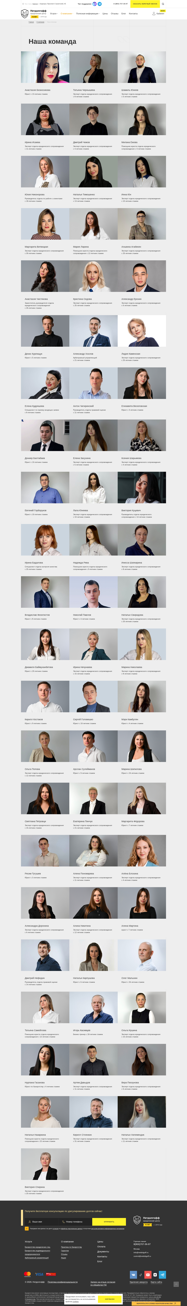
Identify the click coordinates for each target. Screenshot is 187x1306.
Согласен (109, 1299)
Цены (105, 14)
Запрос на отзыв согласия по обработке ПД (102, 1283)
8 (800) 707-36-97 (121, 4)
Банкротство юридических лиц (37, 1247)
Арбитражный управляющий (37, 1258)
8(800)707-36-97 (142, 1244)
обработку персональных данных (71, 1228)
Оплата (101, 1246)
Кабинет (160, 13)
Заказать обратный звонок (145, 4)
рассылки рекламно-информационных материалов (107, 1228)
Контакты (133, 14)
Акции (63, 1258)
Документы (103, 1251)
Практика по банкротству (71, 1247)
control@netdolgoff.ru (142, 1256)
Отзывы (114, 14)
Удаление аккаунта (139, 1282)
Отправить (109, 1222)
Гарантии (65, 1251)
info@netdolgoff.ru (141, 1252)
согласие (56, 1228)
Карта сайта (156, 1282)
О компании (66, 14)
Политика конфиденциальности (63, 1282)
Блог (123, 14)
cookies (76, 1302)
